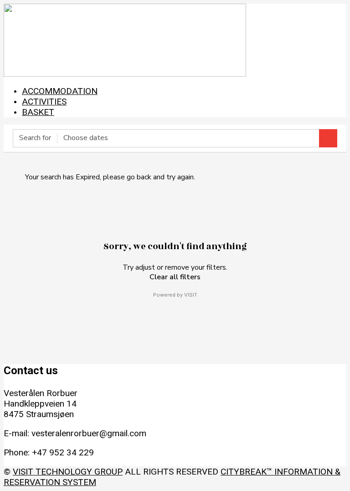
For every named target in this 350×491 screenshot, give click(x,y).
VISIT (190, 295)
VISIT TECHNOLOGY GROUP (68, 471)
